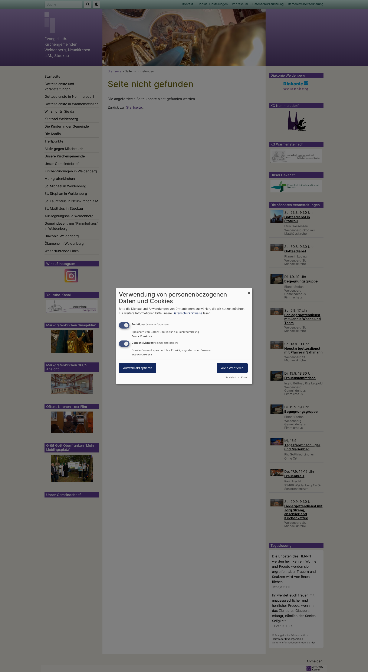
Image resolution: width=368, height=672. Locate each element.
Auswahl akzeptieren (137, 368)
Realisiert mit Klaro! (236, 377)
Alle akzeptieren (232, 368)
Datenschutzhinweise (187, 313)
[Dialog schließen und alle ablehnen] (249, 291)
